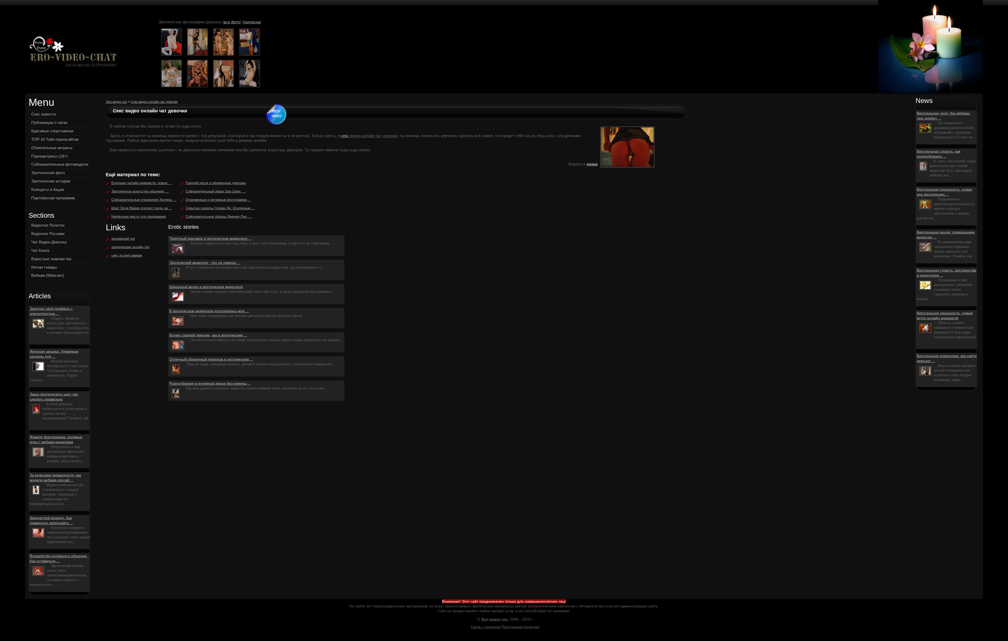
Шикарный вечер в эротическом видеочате (206, 287)
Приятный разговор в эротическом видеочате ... (210, 238)
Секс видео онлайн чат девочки (154, 102)
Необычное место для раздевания (138, 216)
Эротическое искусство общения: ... (140, 191)
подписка (251, 22)
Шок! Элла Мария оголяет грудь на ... (141, 208)
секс (345, 135)
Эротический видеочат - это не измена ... (204, 262)
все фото (232, 22)
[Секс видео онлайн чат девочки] (71, 52)
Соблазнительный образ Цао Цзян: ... (215, 191)
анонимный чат (123, 239)
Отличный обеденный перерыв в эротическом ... (211, 359)
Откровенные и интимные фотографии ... (218, 200)
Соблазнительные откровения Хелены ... (143, 200)
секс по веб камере (126, 255)
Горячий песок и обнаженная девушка (216, 183)
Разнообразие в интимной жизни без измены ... (210, 383)
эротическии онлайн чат (130, 247)
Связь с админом (486, 627)
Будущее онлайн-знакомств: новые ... (141, 183)
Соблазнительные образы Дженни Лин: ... (219, 216)
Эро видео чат (116, 102)
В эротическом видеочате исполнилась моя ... (209, 311)
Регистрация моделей (520, 627)
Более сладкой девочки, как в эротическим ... (208, 335)
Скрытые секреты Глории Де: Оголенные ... (220, 208)
